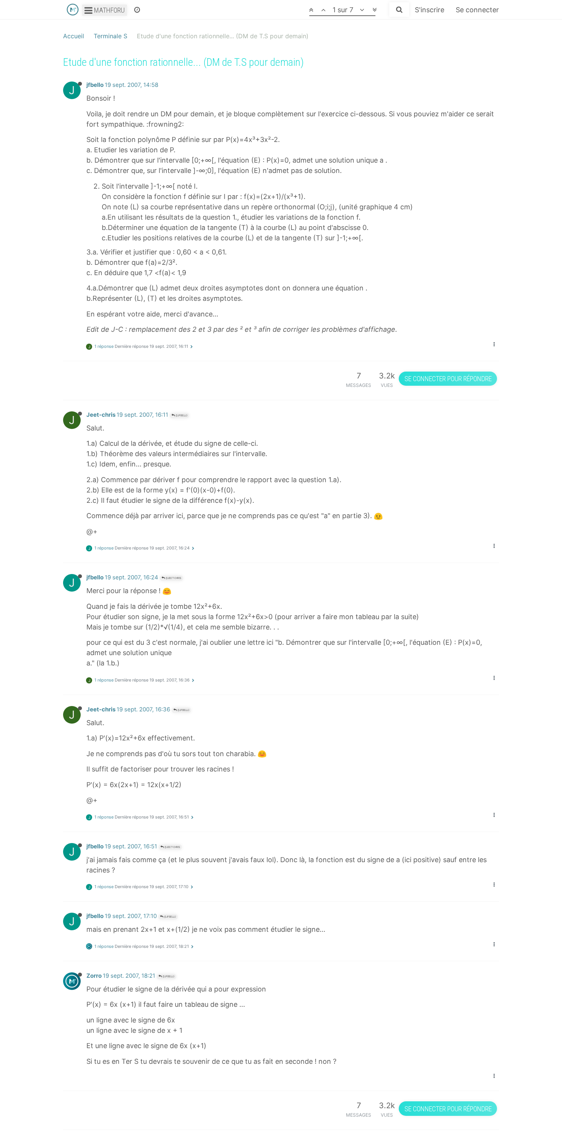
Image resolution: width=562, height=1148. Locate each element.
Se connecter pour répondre (448, 379)
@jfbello (181, 415)
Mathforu (109, 10)
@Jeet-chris (173, 578)
